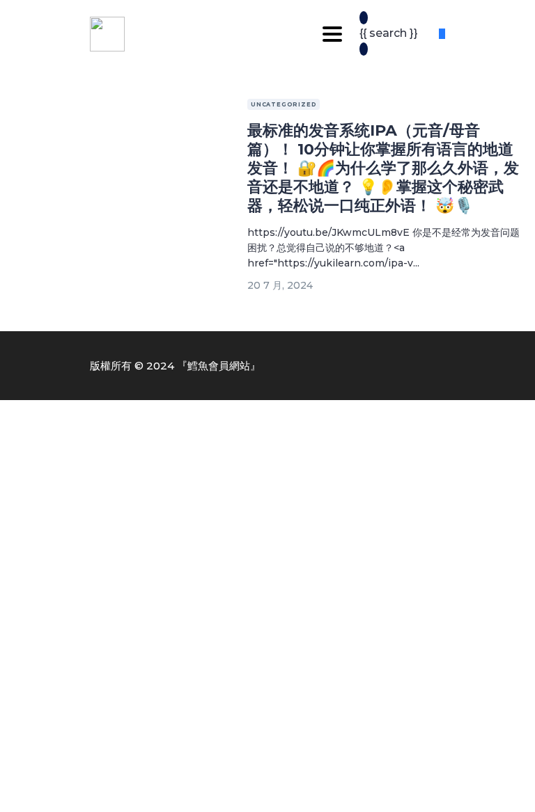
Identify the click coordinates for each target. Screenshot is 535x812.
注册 (87, 788)
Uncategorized (283, 104)
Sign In (119, 788)
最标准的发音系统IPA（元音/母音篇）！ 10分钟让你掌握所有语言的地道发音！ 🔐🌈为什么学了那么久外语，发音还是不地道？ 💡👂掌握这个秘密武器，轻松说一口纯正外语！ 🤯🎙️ (383, 168)
